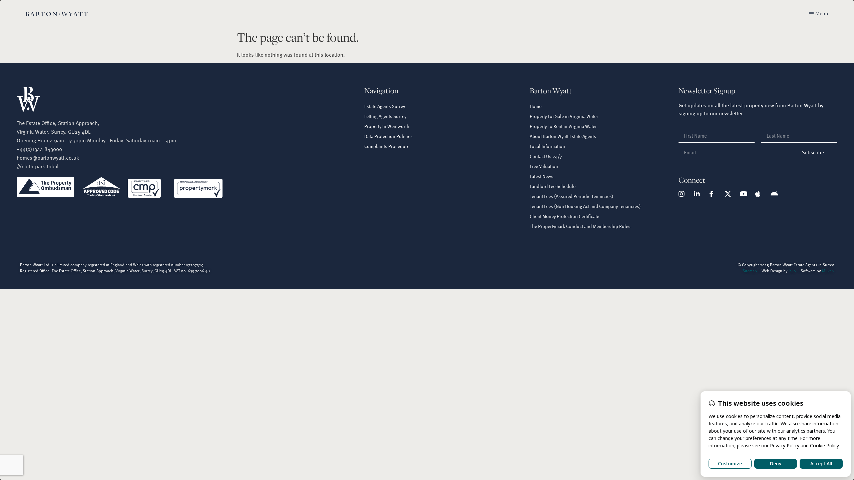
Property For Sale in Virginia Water (564, 116)
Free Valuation (544, 166)
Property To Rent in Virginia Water (563, 126)
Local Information (547, 146)
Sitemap (750, 271)
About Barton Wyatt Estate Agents (563, 136)
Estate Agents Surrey (384, 106)
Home (535, 106)
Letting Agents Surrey (385, 116)
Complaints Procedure (386, 146)
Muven (828, 271)
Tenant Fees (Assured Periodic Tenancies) (571, 196)
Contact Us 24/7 (546, 156)
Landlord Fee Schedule (552, 186)
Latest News (541, 176)
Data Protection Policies (388, 136)
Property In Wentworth (386, 126)
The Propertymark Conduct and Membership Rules (580, 226)
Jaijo (792, 271)
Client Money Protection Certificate (564, 216)
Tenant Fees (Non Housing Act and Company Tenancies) (585, 206)
